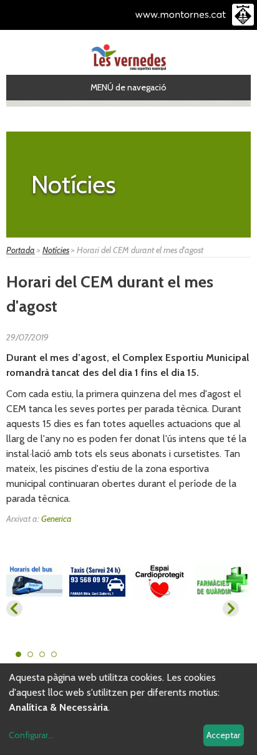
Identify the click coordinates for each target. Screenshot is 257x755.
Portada (20, 250)
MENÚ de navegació (128, 87)
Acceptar (223, 735)
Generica (56, 518)
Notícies (55, 250)
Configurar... (31, 735)
